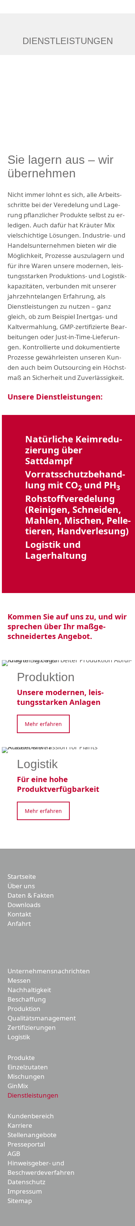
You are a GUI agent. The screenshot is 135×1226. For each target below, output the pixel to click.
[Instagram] (58, 946)
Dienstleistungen (33, 1095)
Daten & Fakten (31, 895)
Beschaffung (27, 999)
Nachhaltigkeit (29, 989)
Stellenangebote (32, 1134)
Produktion (24, 1008)
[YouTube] (27, 946)
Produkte (21, 1057)
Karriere (20, 1125)
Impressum (25, 1191)
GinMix (18, 1085)
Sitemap (20, 1200)
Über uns (21, 885)
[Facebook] (11, 946)
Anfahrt (19, 923)
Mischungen (26, 1076)
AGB (14, 1153)
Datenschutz (26, 1181)
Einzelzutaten (28, 1067)
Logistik (19, 1036)
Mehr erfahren (43, 723)
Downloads (24, 904)
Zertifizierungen (32, 1027)
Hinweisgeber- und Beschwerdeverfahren (41, 1168)
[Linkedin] (42, 946)
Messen (19, 980)
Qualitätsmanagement (42, 1018)
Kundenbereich (31, 1116)
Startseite (22, 876)
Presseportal (26, 1144)
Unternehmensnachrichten (49, 971)
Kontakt (19, 914)
